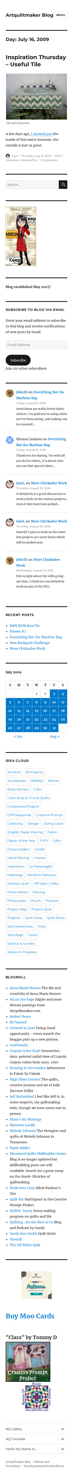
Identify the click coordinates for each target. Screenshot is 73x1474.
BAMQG (37, 781)
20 (19, 719)
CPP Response (19, 815)
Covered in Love (22, 1028)
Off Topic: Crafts (46, 884)
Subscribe (18, 360)
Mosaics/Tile (29, 160)
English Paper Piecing (25, 832)
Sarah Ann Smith (23, 1233)
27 (19, 728)
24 (54, 719)
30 (45, 728)
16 (45, 711)
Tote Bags (15, 935)
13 (18, 711)
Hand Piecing (18, 858)
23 (45, 719)
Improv (40, 858)
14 (28, 711)
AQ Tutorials (15, 1439)
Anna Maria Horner (25, 988)
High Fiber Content (25, 1079)
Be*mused (18, 1022)
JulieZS (22, 392)
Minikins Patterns (41, 875)
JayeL (20, 483)
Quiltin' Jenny (21, 1211)
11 (62, 702)
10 (54, 702)
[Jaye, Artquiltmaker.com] (37, 236)
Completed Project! (23, 806)
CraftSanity (19, 1045)
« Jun (18, 736)
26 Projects (34, 772)
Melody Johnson (23, 1131)
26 (10, 728)
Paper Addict (20, 1148)
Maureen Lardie (22, 1125)
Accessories (16, 781)
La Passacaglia (40, 866)
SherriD (16, 1239)
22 (36, 719)
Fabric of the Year (21, 841)
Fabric (52, 832)
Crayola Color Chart (25, 1051)
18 (63, 711)
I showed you (41, 134)
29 (36, 728)
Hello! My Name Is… (21, 1449)
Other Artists (17, 892)
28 (28, 728)
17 (54, 711)
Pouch (35, 901)
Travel (32, 935)
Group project (18, 849)
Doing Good (53, 824)
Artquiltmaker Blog (29, 15)
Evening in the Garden (28, 1068)
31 (54, 728)
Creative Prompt (49, 815)
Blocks (53, 781)
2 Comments (49, 160)
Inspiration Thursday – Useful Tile (36, 61)
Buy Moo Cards (30, 1316)
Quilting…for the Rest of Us (31, 1222)
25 (63, 719)
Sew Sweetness (20, 926)
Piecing (39, 892)
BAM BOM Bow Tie (25, 626)
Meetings (15, 875)
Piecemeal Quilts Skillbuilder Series (38, 1153)
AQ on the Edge (22, 999)
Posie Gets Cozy (22, 1188)
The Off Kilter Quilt (25, 1245)
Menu (60, 15)
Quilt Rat (17, 1199)
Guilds (39, 849)
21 (27, 719)
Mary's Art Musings (25, 1119)
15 (36, 711)
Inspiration (13, 160)
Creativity (15, 824)
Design (33, 824)
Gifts (56, 841)
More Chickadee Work (49, 483)
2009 (58, 155)
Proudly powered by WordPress (44, 1466)
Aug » (55, 736)
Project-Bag (17, 909)
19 (10, 719)
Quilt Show (56, 918)
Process (52, 901)
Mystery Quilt (18, 884)
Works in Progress (21, 952)
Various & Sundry (21, 943)
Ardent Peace (20, 1016)
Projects (13, 918)
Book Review (18, 789)
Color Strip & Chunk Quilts (28, 798)
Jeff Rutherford (22, 1096)
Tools (42, 926)
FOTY (44, 841)
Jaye (14, 155)
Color (37, 789)
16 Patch (14, 772)
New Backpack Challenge (30, 643)
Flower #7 (18, 631)
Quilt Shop (33, 918)
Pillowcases (16, 901)
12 (10, 711)
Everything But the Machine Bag (36, 637)
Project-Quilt (41, 909)
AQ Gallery (14, 1429)
